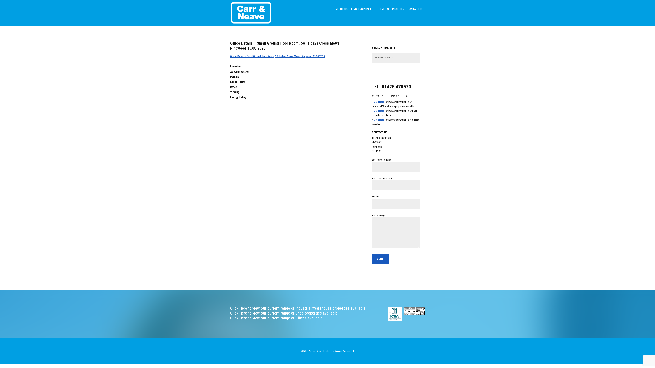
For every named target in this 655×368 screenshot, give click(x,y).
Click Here (379, 102)
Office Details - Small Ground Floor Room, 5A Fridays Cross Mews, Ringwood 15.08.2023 (277, 56)
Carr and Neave (255, 13)
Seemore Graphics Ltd (344, 351)
